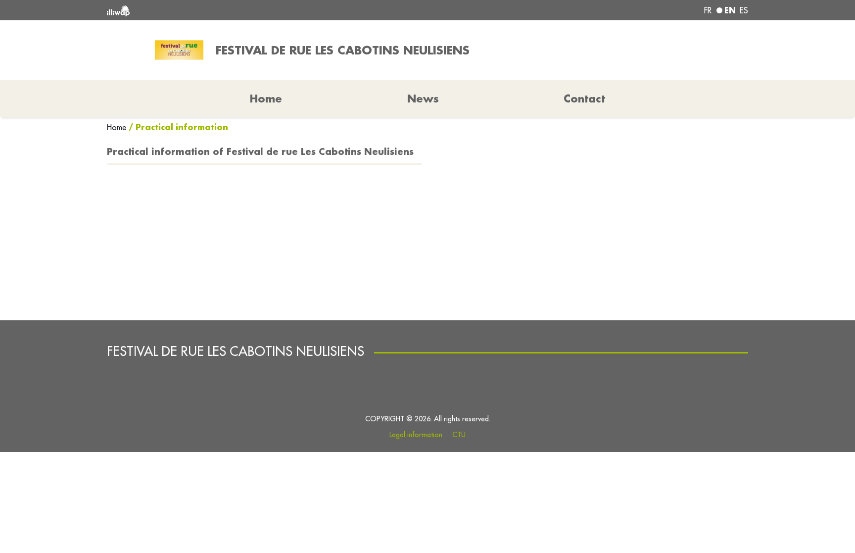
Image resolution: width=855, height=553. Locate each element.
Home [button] (266, 98)
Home (118, 127)
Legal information (415, 434)
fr (708, 10)
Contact (584, 98)
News (423, 98)
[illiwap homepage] (237, 10)
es (744, 10)
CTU (459, 434)
